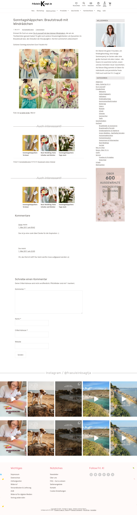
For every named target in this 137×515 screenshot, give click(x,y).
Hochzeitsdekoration (28, 29)
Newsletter (91, 5)
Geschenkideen (101, 121)
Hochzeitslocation (105, 138)
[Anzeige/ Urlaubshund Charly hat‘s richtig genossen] (41, 399)
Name (18, 319)
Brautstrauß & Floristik (106, 128)
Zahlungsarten (16, 481)
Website (18, 342)
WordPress (86, 510)
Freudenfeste (100, 89)
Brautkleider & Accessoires (108, 126)
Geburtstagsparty (105, 94)
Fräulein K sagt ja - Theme (61, 510)
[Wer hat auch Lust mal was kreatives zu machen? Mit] (13, 399)
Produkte (63, 11)
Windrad (52, 162)
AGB (12, 491)
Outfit (98, 153)
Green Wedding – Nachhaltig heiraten (111, 133)
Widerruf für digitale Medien (21, 494)
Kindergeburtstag (105, 99)
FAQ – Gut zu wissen (57, 481)
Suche (84, 5)
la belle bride (25, 113)
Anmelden (93, 510)
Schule (101, 111)
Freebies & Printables (106, 157)
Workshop (40, 11)
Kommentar (20, 289)
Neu (32, 11)
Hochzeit (99, 123)
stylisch (47, 162)
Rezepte (101, 109)
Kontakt (98, 5)
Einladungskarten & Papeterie (109, 131)
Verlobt (101, 145)
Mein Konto (104, 5)
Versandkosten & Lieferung (21, 487)
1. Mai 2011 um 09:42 (26, 227)
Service (98, 155)
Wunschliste (76, 5)
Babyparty (102, 91)
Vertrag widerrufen (18, 497)
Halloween (102, 96)
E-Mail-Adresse (21, 330)
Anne (20, 224)
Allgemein (99, 82)
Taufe (101, 118)
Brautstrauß (41, 162)
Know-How (102, 160)
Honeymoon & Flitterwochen (109, 140)
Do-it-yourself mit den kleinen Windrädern (49, 33)
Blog (99, 11)
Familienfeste (88, 11)
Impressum (15, 474)
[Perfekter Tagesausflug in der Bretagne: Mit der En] (96, 399)
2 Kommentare (40, 29)
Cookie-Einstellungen (58, 491)
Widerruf (14, 484)
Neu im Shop (100, 148)
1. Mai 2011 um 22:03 (26, 251)
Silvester (102, 113)
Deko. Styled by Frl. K (103, 84)
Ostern (101, 106)
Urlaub (98, 162)
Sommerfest (103, 116)
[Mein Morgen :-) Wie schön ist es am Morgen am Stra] (123, 399)
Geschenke (75, 11)
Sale (104, 11)
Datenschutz (15, 478)
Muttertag (102, 104)
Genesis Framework (76, 510)
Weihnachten (100, 165)
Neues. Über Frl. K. (102, 150)
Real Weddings (104, 143)
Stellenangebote (56, 484)
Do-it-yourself (100, 87)
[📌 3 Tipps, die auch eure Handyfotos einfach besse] (68, 399)
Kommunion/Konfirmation (108, 101)
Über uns (53, 478)
